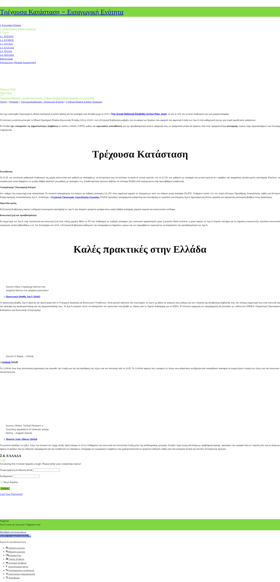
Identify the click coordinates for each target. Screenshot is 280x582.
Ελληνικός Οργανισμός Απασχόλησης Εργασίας (75, 197)
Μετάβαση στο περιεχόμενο (13, 532)
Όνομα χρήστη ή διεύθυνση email (16, 470)
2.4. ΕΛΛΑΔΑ (87, 98)
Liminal (6, 362)
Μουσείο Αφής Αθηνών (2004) (21, 439)
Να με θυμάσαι (10, 482)
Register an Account (11, 528)
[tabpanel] (140, 279)
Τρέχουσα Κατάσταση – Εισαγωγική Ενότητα (61, 11)
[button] (15, 536)
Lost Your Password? (11, 494)
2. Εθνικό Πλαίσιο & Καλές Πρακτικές (61, 98)
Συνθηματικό (6, 476)
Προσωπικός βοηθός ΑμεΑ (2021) (23, 296)
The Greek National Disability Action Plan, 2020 (138, 114)
